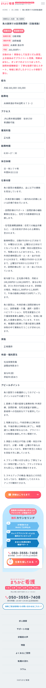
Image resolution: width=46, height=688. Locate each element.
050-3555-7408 (25, 553)
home (5, 10)
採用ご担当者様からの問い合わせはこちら (22, 606)
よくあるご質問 (23, 652)
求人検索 (15, 10)
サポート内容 (23, 628)
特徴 (23, 644)
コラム (23, 669)
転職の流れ (23, 660)
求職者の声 (23, 636)
